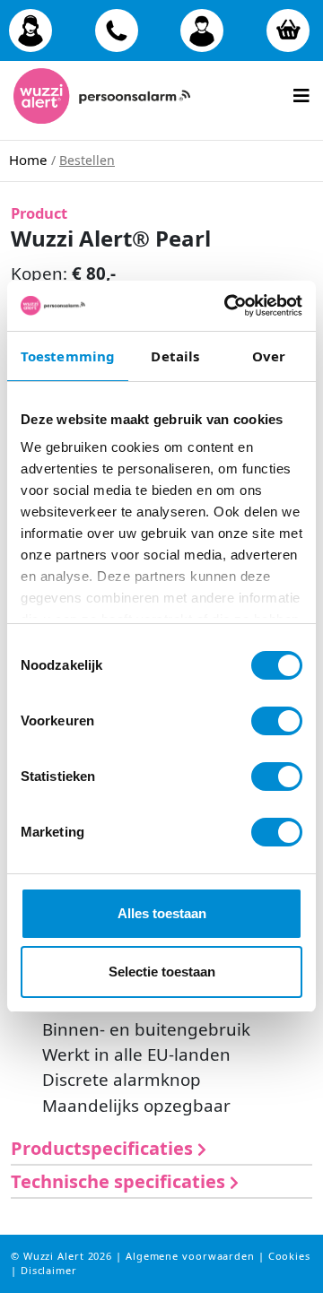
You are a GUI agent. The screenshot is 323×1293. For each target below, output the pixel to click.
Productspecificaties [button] (104, 1148)
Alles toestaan (162, 913)
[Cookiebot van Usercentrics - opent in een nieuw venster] (227, 305)
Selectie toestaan (162, 971)
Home (28, 160)
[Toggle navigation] (301, 89)
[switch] (276, 721)
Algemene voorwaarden (192, 1256)
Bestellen (87, 160)
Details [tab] (175, 356)
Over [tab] (268, 356)
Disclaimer (49, 1270)
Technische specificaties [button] (120, 1181)
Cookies (289, 1256)
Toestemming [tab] (68, 356)
